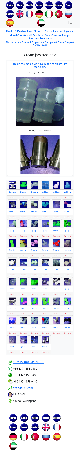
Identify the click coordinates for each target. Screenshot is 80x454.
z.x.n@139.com (23, 388)
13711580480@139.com (28, 362)
